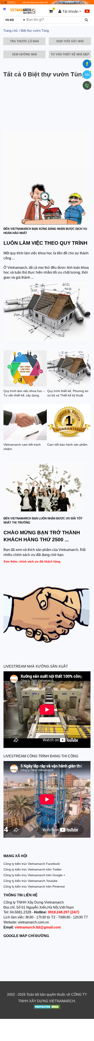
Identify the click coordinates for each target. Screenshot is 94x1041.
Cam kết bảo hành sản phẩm (67, 444)
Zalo (87, 74)
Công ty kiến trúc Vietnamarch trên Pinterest (34, 886)
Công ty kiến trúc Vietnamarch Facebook (31, 863)
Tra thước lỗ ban (24, 41)
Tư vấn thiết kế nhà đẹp (70, 54)
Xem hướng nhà (24, 54)
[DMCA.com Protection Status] (47, 1007)
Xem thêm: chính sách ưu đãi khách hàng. (32, 561)
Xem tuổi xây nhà (70, 41)
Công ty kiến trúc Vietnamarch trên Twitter (32, 869)
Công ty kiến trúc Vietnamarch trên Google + (34, 875)
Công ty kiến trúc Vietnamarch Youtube (30, 881)
